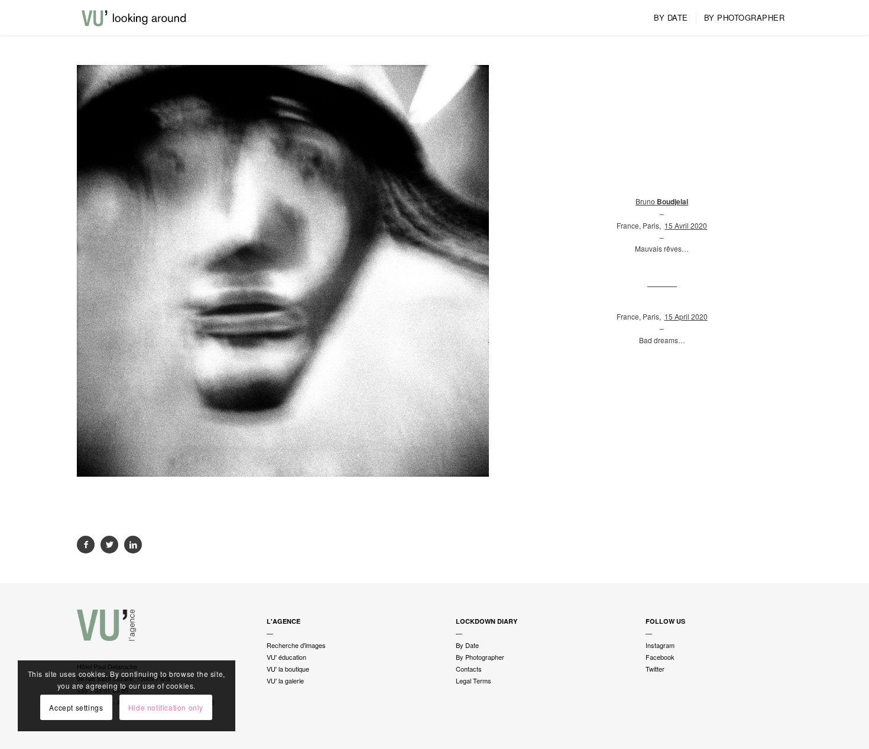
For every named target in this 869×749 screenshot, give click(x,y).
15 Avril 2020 (685, 225)
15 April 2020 (686, 316)
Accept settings (76, 707)
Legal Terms (473, 680)
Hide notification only (165, 707)
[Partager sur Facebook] (86, 544)
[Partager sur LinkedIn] (133, 544)
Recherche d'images (296, 645)
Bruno (661, 201)
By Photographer (480, 657)
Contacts (469, 668)
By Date (467, 645)
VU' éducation (286, 657)
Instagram (660, 645)
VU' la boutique (288, 668)
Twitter (655, 668)
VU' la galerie (285, 680)
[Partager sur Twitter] (109, 544)
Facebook (660, 657)
